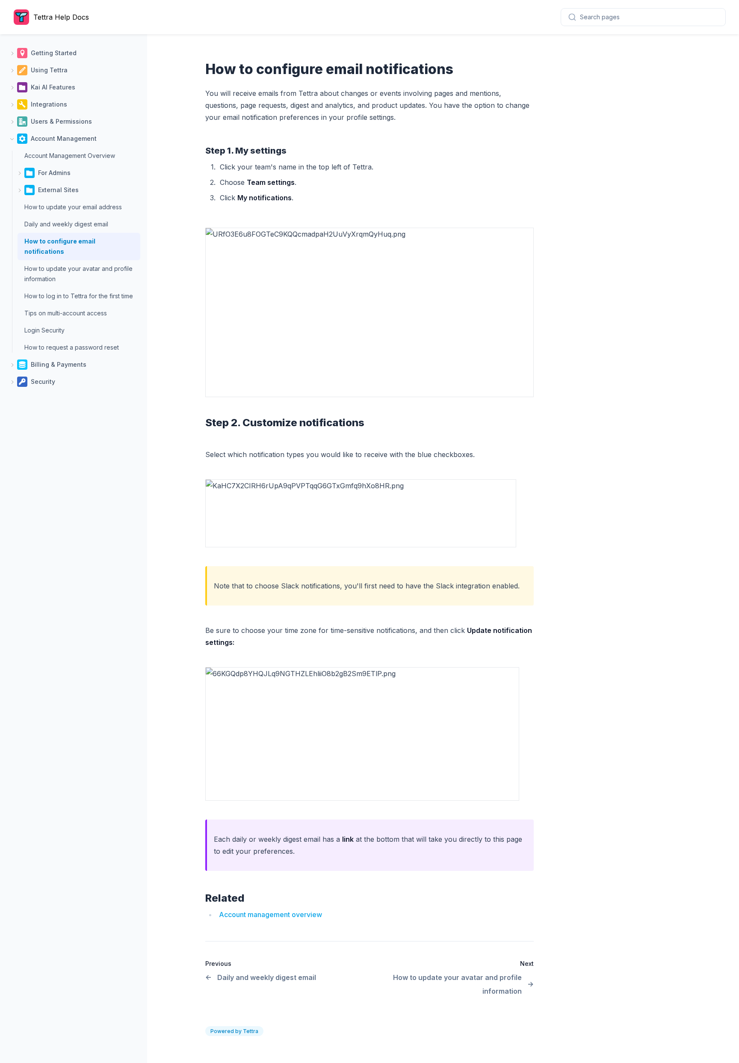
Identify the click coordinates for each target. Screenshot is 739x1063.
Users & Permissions (61, 121)
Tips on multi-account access (65, 313)
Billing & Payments (58, 364)
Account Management (64, 138)
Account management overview (270, 914)
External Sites (58, 189)
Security (43, 381)
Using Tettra (49, 70)
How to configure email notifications (59, 246)
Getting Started (54, 52)
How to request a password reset (71, 347)
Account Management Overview (69, 155)
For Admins (54, 172)
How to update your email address (73, 207)
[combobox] (643, 17)
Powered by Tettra (234, 1031)
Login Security (44, 330)
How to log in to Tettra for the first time (78, 296)
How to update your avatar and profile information (78, 273)
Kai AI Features (53, 87)
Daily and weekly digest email (66, 224)
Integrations (49, 104)
